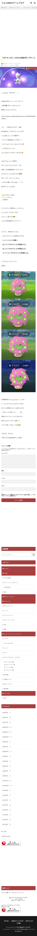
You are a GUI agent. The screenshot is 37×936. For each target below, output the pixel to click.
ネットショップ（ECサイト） (11, 582)
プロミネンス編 (10, 670)
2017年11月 (6, 780)
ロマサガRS (7, 693)
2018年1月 (6, 776)
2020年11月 (6, 732)
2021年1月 (6, 722)
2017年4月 (6, 814)
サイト (3, 485)
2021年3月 (6, 712)
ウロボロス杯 (9, 643)
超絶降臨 (6, 688)
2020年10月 (6, 737)
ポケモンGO (17, 63)
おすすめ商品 (7, 578)
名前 (2, 470)
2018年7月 (6, 756)
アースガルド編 (10, 662)
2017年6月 (6, 805)
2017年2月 (6, 824)
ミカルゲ (11, 65)
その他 (5, 573)
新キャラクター (8, 684)
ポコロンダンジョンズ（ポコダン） (13, 634)
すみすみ (6, 568)
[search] (34, 555)
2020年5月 (6, 741)
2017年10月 (6, 785)
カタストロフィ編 (10, 664)
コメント (4, 453)
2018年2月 (6, 771)
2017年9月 (6, 790)
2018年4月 (6, 761)
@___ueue (3, 831)
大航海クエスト (8, 679)
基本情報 (6, 674)
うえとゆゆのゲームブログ (12, 3)
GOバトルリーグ (8, 606)
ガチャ (5, 652)
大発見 (16, 65)
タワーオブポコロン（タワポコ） (12, 657)
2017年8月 (6, 795)
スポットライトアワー (9, 620)
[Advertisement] (18, 34)
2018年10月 (6, 751)
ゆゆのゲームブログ (14, 7)
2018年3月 (6, 766)
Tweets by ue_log (5, 836)
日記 (5, 592)
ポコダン (6, 921)
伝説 (5, 624)
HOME (5, 7)
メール (3, 478)
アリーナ (6, 638)
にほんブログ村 (18, 899)
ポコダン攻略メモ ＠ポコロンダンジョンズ (12, 892)
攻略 (5, 629)
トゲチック (6, 65)
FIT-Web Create (23, 929)
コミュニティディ (8, 615)
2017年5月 (6, 810)
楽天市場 (8, 587)
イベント (6, 610)
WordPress (18, 931)
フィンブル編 (9, 667)
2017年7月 (6, 800)
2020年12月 (6, 727)
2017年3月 (6, 819)
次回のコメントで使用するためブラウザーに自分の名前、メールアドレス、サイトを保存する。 (18, 495)
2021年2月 (6, 717)
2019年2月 (6, 746)
